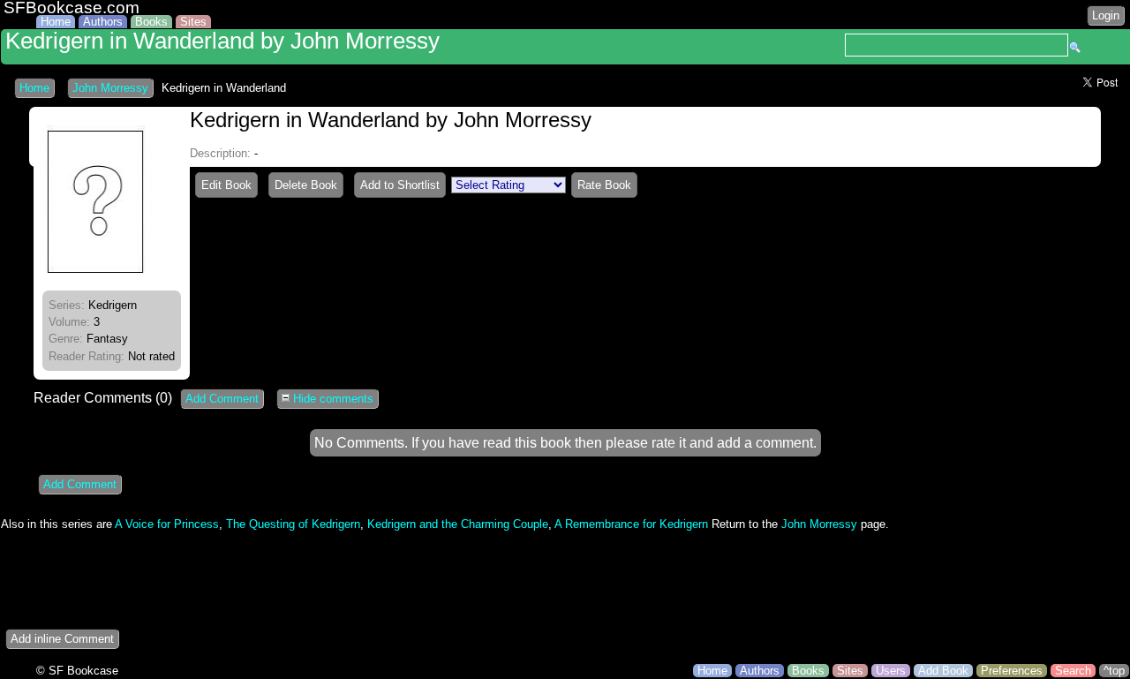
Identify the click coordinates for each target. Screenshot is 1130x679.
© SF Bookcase (77, 670)
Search (1073, 670)
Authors (103, 21)
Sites (193, 21)
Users (891, 670)
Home (56, 21)
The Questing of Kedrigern (293, 524)
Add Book (943, 670)
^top (1114, 670)
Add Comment (222, 398)
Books (151, 21)
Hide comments (331, 398)
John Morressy (110, 87)
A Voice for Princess (167, 524)
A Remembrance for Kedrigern (631, 524)
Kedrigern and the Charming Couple (457, 524)
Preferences (1012, 670)
